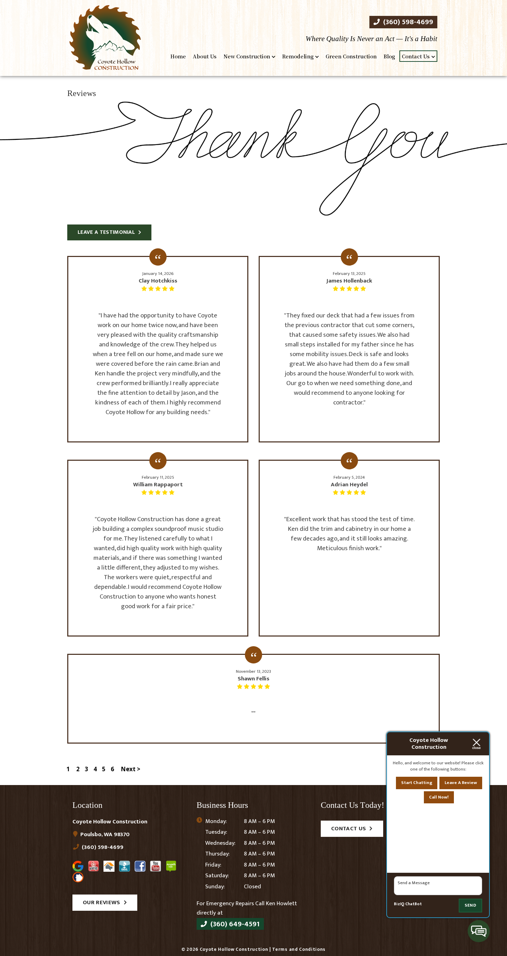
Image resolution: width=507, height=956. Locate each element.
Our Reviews (101, 902)
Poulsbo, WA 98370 (104, 834)
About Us (205, 56)
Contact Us (416, 56)
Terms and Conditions (299, 949)
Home (178, 56)
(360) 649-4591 (234, 924)
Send (470, 905)
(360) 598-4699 (407, 22)
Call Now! (439, 797)
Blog (389, 56)
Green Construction (351, 56)
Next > (130, 769)
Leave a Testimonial (106, 232)
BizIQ (399, 904)
